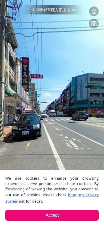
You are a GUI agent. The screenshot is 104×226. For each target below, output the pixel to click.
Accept (52, 215)
